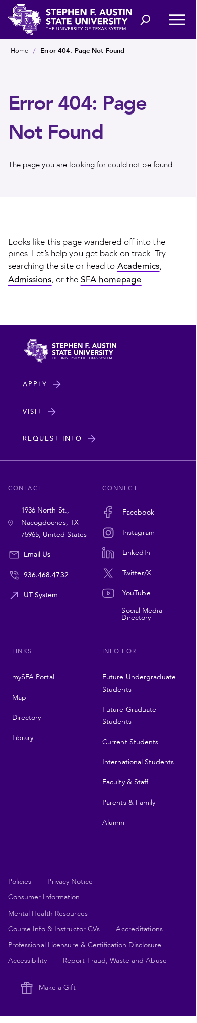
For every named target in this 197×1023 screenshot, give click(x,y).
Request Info (52, 439)
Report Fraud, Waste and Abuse (115, 960)
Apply (35, 384)
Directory (26, 717)
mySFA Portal (33, 677)
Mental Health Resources (48, 913)
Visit (32, 412)
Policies (20, 881)
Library (23, 738)
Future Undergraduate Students (139, 683)
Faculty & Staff (125, 782)
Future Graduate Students (129, 715)
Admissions (30, 280)
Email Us (37, 554)
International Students (138, 762)
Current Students (130, 742)
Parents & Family (129, 802)
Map (19, 697)
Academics (138, 266)
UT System (41, 595)
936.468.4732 (46, 575)
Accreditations (139, 929)
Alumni (113, 822)
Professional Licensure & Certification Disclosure (85, 945)
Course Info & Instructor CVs (54, 929)
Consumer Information (44, 897)
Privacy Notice (69, 881)
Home (19, 50)
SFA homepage (111, 280)
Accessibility (27, 960)
